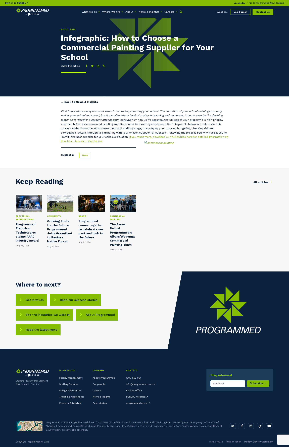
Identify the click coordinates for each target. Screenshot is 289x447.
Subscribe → (258, 383)
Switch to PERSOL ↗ (16, 3)
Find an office (134, 390)
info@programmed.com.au (141, 384)
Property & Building (70, 403)
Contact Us (263, 12)
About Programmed (100, 314)
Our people (99, 384)
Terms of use (216, 441)
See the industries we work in (48, 314)
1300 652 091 (133, 377)
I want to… (222, 12)
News (85, 155)
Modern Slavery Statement (258, 441)
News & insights (101, 396)
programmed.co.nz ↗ (138, 403)
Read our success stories (79, 300)
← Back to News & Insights (79, 101)
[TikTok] (260, 426)
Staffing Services (68, 384)
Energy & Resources (70, 390)
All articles (261, 182)
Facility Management (70, 377)
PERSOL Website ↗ (137, 396)
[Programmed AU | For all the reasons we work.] (32, 12)
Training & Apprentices (71, 396)
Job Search (240, 12)
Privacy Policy (233, 441)
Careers (97, 390)
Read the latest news (41, 329)
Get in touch (35, 300)
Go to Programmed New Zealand (266, 3)
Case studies (100, 403)
